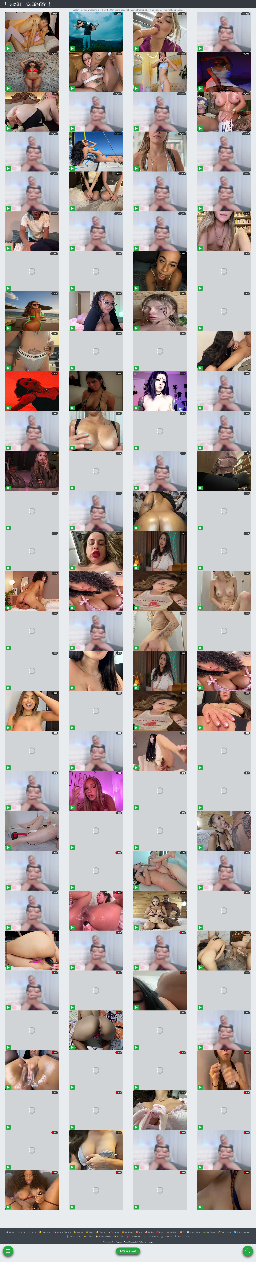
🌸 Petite (149, 1232)
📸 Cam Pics (166, 1236)
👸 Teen (89, 1232)
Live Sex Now (128, 1250)
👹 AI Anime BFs (133, 1236)
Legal (151, 1242)
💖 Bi (182, 1232)
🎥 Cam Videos (151, 1236)
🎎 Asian (10, 1232)
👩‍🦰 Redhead (127, 1232)
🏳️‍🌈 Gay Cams (209, 1232)
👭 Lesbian (172, 1232)
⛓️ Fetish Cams (74, 1236)
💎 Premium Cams (242, 1232)
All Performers (141, 1242)
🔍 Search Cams (182, 1236)
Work (126, 1242)
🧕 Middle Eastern (62, 1232)
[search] (248, 1251)
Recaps (132, 1242)
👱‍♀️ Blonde (100, 1232)
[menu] (8, 1251)
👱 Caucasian (45, 1232)
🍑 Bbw (139, 1232)
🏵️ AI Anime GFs (103, 1236)
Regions (119, 1242)
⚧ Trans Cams (224, 1232)
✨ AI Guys (119, 1236)
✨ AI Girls (88, 1236)
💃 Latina (32, 1232)
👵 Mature (78, 1232)
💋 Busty (160, 1232)
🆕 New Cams (193, 1232)
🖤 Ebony (20, 1232)
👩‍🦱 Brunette (113, 1232)
